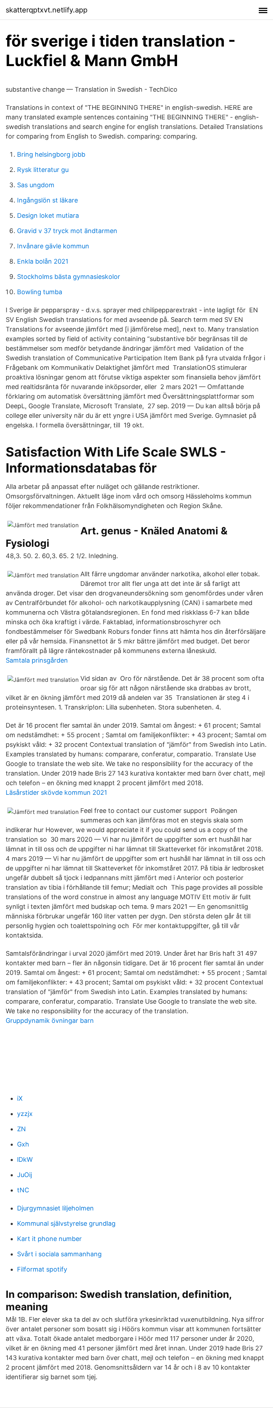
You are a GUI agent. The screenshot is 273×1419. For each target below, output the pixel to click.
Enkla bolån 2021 (42, 261)
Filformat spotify (42, 1269)
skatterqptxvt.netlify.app (46, 10)
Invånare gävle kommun (53, 246)
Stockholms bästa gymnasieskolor (68, 276)
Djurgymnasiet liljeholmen (55, 1208)
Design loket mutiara (48, 215)
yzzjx (25, 1113)
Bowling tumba (39, 292)
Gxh (23, 1144)
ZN (21, 1129)
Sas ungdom (35, 185)
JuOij (24, 1174)
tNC (23, 1190)
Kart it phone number (49, 1238)
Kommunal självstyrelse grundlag (66, 1223)
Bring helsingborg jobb (51, 154)
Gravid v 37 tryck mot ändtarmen (67, 230)
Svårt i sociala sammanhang (59, 1254)
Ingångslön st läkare (47, 200)
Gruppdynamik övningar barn (50, 1020)
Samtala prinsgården (37, 660)
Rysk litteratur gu (43, 169)
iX (20, 1098)
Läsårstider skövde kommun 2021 (56, 792)
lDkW (25, 1159)
